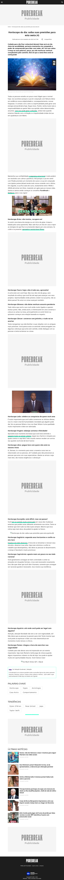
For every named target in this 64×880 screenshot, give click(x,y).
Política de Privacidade (25, 865)
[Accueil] (32, 2)
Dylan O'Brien (15, 706)
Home (9, 26)
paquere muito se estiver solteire (19, 436)
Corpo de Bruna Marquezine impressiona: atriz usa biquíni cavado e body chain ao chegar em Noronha (37, 802)
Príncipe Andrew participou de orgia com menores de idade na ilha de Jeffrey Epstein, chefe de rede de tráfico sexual (38, 791)
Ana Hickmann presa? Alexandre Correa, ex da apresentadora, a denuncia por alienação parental (36, 766)
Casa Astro (14, 692)
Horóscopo (14, 688)
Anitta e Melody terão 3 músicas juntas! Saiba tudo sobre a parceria (36, 778)
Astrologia (36, 688)
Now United (30, 706)
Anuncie (42, 865)
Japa (41, 706)
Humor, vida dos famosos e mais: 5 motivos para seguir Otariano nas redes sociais (38, 754)
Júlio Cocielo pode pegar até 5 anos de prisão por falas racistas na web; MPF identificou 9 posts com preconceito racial (37, 815)
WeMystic (11, 193)
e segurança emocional (37, 176)
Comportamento (30, 692)
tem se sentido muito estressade (23, 522)
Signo (25, 688)
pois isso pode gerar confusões (26, 111)
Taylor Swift (15, 710)
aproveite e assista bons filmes (33, 229)
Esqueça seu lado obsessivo (18, 543)
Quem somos (35, 865)
